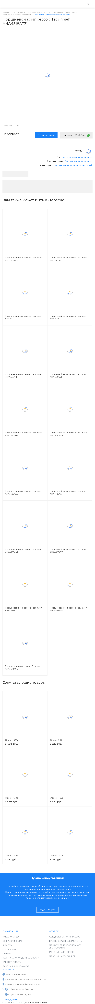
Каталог (53, 931)
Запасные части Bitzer (61, 952)
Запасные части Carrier (62, 956)
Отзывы (6, 954)
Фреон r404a (11, 855)
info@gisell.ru (12, 999)
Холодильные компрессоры (78, 157)
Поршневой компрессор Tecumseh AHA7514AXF (23, 375)
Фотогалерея (9, 949)
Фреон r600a (11, 740)
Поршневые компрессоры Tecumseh (73, 165)
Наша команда (10, 937)
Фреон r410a (11, 798)
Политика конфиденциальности (20, 958)
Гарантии (7, 945)
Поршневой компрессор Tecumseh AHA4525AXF (68, 492)
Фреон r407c (56, 798)
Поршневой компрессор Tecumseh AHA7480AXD (68, 375)
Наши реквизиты (11, 962)
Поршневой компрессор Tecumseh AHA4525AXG (23, 492)
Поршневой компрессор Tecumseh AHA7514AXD (23, 434)
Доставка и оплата (12, 941)
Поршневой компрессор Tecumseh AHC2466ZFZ (68, 259)
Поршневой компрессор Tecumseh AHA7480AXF (68, 434)
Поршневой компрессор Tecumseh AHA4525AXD (23, 609)
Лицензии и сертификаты (16, 966)
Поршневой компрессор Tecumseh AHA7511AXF (68, 317)
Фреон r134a (56, 855)
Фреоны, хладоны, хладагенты (65, 941)
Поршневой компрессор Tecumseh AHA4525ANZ (23, 550)
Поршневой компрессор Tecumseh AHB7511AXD (23, 259)
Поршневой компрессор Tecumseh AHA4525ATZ (68, 550)
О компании (10, 931)
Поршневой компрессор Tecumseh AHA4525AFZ (68, 609)
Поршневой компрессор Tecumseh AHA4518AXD (23, 667)
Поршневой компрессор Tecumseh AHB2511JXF (23, 317)
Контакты (8, 969)
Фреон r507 (56, 740)
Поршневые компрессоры (79, 161)
